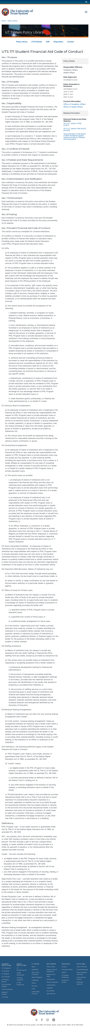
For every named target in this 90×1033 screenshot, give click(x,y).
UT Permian (5, 980)
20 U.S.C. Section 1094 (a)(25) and (74, 129)
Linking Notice (51, 985)
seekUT (64, 972)
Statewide (80, 983)
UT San (6, 989)
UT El (5, 977)
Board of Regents (37, 977)
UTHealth (20, 979)
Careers (64, 966)
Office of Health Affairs (73, 107)
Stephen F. (5, 993)
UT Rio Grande (6, 985)
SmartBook (35, 969)
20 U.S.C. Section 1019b (72, 124)
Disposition (58, 42)
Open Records (51, 993)
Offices (34, 983)
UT (5, 968)
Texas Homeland (82, 973)
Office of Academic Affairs (74, 104)
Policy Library (12, 21)
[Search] (86, 2)
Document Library (67, 969)
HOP (48, 42)
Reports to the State (51, 975)
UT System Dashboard (65, 976)
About (33, 966)
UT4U (33, 989)
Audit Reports (51, 979)
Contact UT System (65, 981)
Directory (34, 986)
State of (81, 966)
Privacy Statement (52, 982)
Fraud (81, 969)
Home (4, 21)
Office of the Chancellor (35, 973)
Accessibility (50, 991)
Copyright (50, 988)
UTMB (20, 974)
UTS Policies (36, 42)
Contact (70, 42)
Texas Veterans (81, 978)
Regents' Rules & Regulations (52, 970)
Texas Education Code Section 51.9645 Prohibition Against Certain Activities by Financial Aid (74, 136)
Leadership (35, 980)
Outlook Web (35, 992)
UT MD (19, 983)
